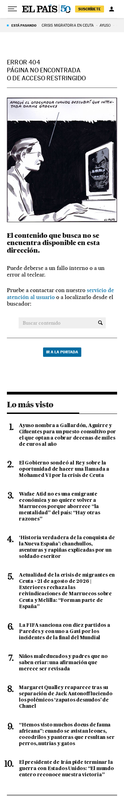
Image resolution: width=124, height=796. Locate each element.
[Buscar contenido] (100, 322)
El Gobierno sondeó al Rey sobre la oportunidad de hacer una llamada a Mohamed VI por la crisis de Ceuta (64, 469)
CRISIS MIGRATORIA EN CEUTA (68, 25)
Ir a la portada (62, 352)
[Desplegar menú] (12, 9)
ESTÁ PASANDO (24, 25)
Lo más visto (30, 404)
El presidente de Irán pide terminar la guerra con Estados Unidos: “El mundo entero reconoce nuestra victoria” (66, 768)
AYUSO (105, 25)
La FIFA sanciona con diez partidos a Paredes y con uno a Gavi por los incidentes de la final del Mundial (64, 631)
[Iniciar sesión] (111, 9)
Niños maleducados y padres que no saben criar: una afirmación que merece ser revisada (63, 662)
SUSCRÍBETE (89, 9)
